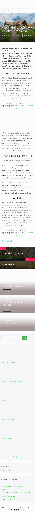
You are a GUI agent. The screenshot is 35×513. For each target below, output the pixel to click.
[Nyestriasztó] (17, 330)
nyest (13, 207)
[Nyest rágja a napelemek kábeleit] (17, 312)
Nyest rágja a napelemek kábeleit (12, 381)
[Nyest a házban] (15, 434)
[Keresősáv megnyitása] (32, 10)
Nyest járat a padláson (13, 253)
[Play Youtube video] (17, 120)
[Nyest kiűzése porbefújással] (15, 453)
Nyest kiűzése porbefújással (10, 457)
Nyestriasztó (8, 264)
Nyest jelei (5, 225)
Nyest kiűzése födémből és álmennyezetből (15, 493)
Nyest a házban (6, 438)
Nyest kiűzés (10, 103)
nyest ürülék (21, 218)
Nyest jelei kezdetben (8, 362)
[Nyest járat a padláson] (15, 415)
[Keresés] (25, 338)
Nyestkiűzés (8, 241)
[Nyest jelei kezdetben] (17, 294)
